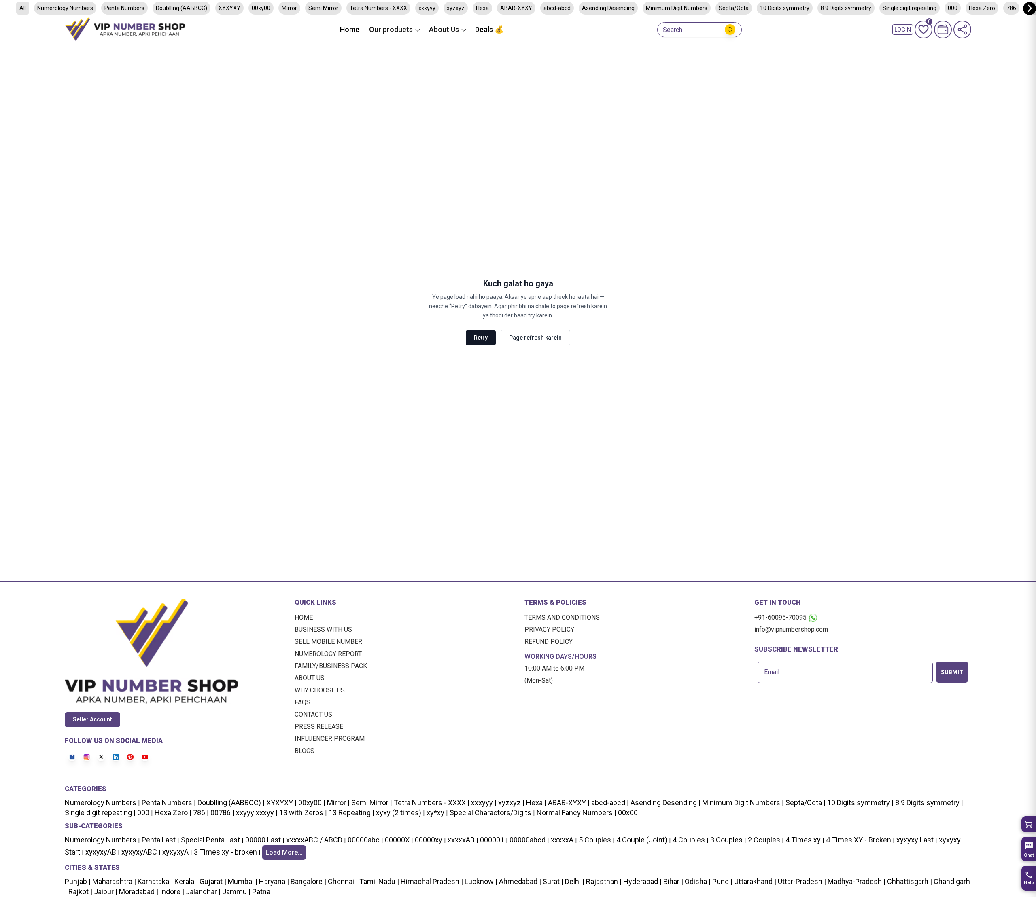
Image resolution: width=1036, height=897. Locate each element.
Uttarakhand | (754, 881)
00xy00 (261, 8)
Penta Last (159, 840)
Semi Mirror (323, 8)
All (22, 8)
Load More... (284, 852)
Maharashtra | (113, 881)
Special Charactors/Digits (490, 812)
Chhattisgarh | (909, 881)
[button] (1028, 824)
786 (1011, 8)
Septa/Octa (734, 8)
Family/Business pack (331, 666)
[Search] (730, 29)
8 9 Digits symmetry (846, 8)
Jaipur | (104, 891)
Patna (260, 891)
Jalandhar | (202, 891)
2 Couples (764, 840)
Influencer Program (330, 739)
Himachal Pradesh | (432, 881)
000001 (492, 840)
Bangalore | (307, 881)
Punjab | (78, 881)
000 (952, 8)
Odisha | (697, 881)
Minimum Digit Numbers (676, 8)
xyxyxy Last (915, 840)
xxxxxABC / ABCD (314, 840)
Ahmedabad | (519, 881)
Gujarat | (212, 881)
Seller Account (92, 719)
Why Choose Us (320, 690)
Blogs (304, 751)
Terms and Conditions (562, 617)
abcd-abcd (557, 8)
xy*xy (435, 812)
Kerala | (185, 881)
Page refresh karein (535, 337)
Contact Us (313, 714)
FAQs (302, 702)
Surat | (552, 881)
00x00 (628, 812)
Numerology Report (328, 654)
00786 (220, 812)
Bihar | (672, 881)
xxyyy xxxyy (255, 812)
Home (349, 29)
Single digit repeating (909, 8)
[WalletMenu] (943, 29)
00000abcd (528, 840)
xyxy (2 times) (398, 812)
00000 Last (263, 840)
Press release (319, 726)
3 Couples (726, 840)
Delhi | (573, 881)
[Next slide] (1029, 8)
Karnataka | (154, 881)
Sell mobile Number (328, 641)
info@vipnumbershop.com (791, 629)
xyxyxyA (175, 852)
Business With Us (323, 629)
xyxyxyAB (100, 852)
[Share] (962, 29)
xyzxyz (456, 8)
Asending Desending (608, 8)
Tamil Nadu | (378, 881)
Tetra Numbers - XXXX (378, 8)
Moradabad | (137, 891)
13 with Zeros (301, 812)
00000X (397, 840)
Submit (952, 672)
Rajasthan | (603, 881)
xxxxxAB (461, 840)
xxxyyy (426, 8)
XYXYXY (229, 8)
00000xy (428, 840)
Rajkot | (79, 891)
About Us (310, 678)
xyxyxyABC (139, 852)
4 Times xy (803, 840)
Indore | (171, 891)
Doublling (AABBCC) (181, 8)
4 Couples (689, 840)
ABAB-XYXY (516, 8)
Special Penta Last (210, 840)
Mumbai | (241, 881)
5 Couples (595, 840)
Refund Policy (548, 641)
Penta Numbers (124, 8)
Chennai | (342, 881)
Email (771, 672)
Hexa (482, 8)
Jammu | (236, 891)
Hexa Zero (982, 8)
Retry (481, 337)
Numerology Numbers (65, 8)
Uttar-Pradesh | (802, 881)
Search (672, 30)
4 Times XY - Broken (858, 840)
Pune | (721, 881)
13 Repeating (350, 812)
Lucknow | (480, 881)
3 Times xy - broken (225, 852)
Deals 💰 (489, 29)
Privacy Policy (549, 629)
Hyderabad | (642, 881)
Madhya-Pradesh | (856, 881)
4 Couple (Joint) (641, 840)
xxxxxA (562, 840)
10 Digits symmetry (784, 8)
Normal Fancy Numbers (575, 812)
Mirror (289, 8)
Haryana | (273, 881)
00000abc (364, 840)
